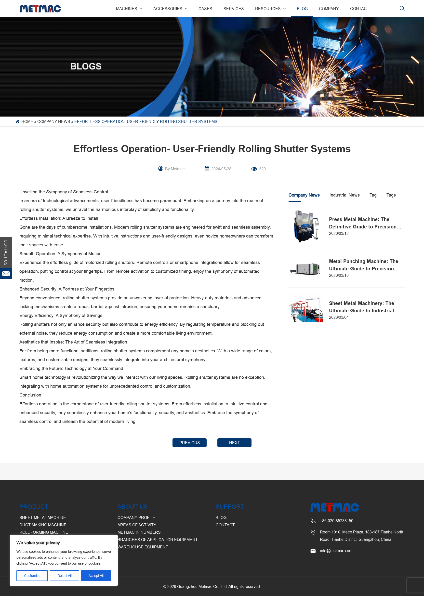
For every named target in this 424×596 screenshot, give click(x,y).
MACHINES (126, 8)
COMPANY (329, 8)
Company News (53, 121)
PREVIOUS (189, 442)
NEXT (234, 442)
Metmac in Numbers (139, 532)
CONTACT (359, 8)
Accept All (96, 576)
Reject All (64, 576)
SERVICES (234, 8)
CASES (205, 8)
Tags (391, 195)
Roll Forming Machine (43, 532)
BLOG (302, 8)
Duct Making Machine (42, 525)
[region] (64, 560)
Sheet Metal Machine (42, 517)
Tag (373, 195)
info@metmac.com (336, 550)
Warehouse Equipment (143, 547)
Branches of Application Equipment (158, 539)
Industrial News (345, 195)
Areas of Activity (137, 525)
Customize (32, 576)
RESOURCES (268, 8)
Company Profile (136, 517)
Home (27, 121)
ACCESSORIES (167, 8)
